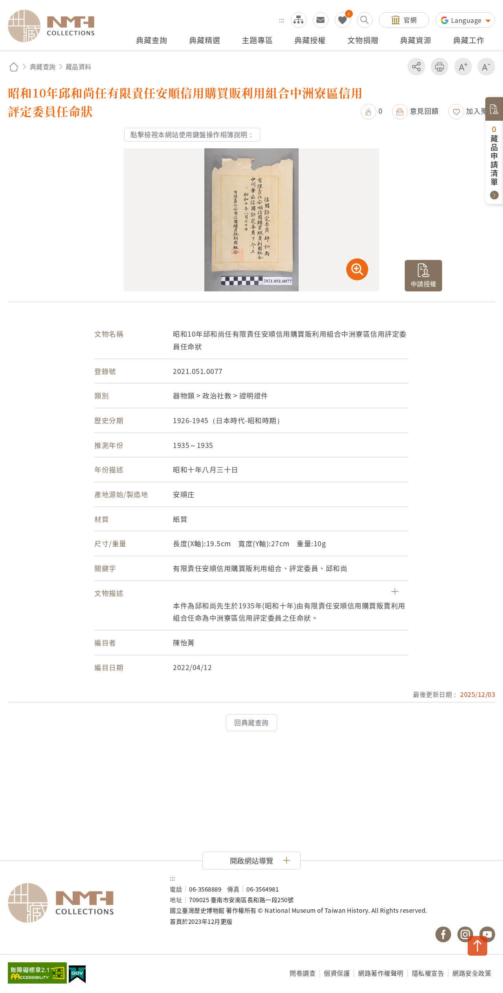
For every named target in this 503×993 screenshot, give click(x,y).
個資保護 (337, 973)
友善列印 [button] (439, 67)
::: (282, 19)
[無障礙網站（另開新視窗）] (37, 973)
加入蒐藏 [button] (480, 111)
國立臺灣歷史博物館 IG (465, 934)
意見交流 (321, 20)
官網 (410, 19)
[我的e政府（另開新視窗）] (77, 975)
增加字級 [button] (463, 67)
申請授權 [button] (424, 283)
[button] (372, 111)
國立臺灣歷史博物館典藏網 (56, 25)
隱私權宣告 (428, 973)
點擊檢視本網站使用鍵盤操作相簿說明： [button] (192, 134)
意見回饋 (424, 111)
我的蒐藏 (343, 20)
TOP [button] (477, 946)
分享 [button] (416, 67)
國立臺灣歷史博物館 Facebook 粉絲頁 (443, 934)
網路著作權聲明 (381, 973)
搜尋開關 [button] (365, 20)
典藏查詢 (43, 66)
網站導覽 (299, 20)
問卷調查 (303, 973)
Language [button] (467, 20)
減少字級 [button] (486, 67)
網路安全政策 (471, 973)
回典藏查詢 (251, 722)
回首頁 (14, 67)
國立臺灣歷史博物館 (81, 902)
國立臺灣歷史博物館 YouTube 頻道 (487, 934)
